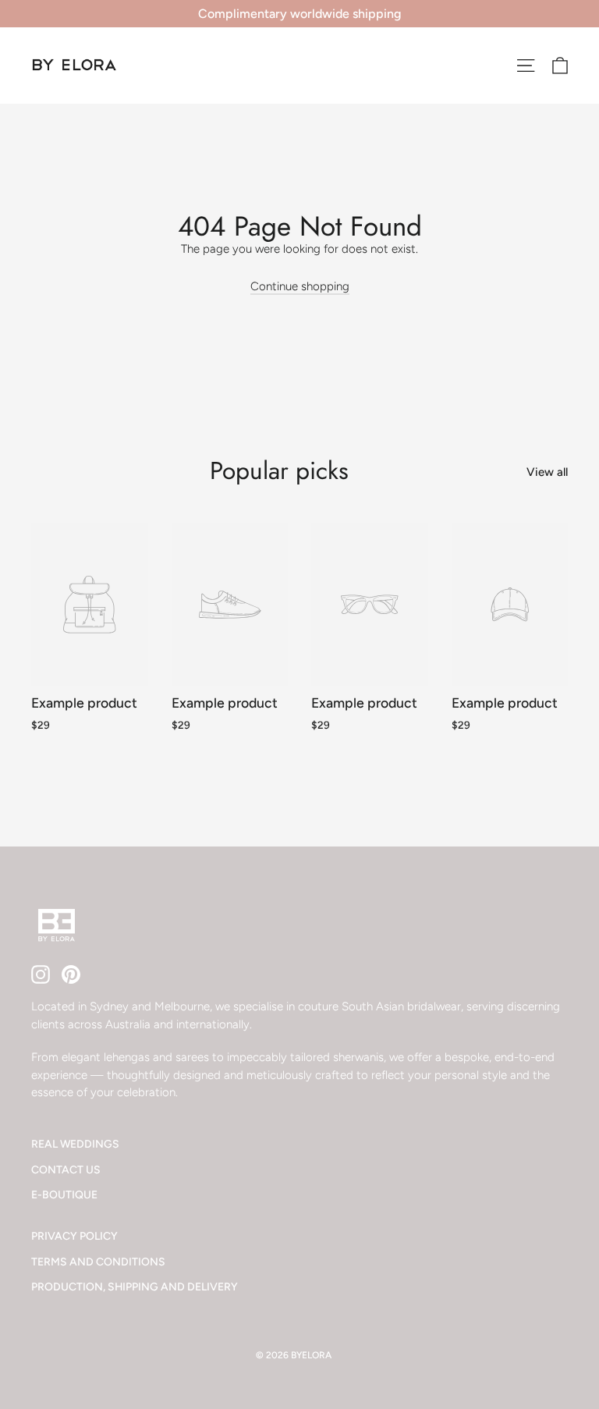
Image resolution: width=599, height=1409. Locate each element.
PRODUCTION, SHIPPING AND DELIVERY (134, 1286)
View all (547, 472)
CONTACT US (66, 1169)
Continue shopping (299, 286)
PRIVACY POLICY (74, 1236)
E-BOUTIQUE (64, 1194)
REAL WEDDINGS (75, 1143)
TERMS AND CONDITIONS (98, 1261)
